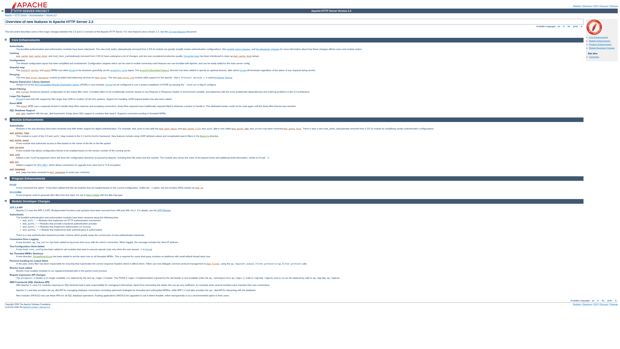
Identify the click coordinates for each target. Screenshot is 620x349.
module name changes (238, 49)
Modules (577, 6)
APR (12, 207)
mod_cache (22, 56)
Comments (594, 57)
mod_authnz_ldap (19, 133)
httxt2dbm (15, 192)
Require (204, 136)
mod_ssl (14, 162)
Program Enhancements (600, 44)
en (559, 26)
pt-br (576, 26)
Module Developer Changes (602, 48)
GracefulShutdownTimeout (154, 70)
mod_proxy (101, 77)
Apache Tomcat (224, 77)
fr (564, 26)
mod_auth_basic (168, 128)
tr (581, 26)
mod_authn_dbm (240, 128)
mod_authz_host (292, 128)
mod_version (17, 147)
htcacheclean (191, 56)
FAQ (596, 6)
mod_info (15, 154)
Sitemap (614, 6)
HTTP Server (21, 15)
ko (569, 26)
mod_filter (22, 92)
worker (35, 70)
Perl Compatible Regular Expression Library (57, 84)
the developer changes (267, 49)
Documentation (36, 15)
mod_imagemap (17, 169)
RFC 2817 (42, 165)
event (47, 70)
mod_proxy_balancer (37, 77)
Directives (587, 6)
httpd (72, 70)
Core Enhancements (598, 37)
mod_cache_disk (38, 56)
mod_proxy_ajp (126, 77)
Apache (8, 15)
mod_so (199, 188)
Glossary (604, 6)
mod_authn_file (191, 128)
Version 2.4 (51, 15)
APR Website (164, 210)
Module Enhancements (599, 41)
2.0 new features (177, 31)
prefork (25, 70)
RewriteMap (92, 195)
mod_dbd (20, 113)
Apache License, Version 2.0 (36, 307)
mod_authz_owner (19, 140)
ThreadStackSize (42, 256)
